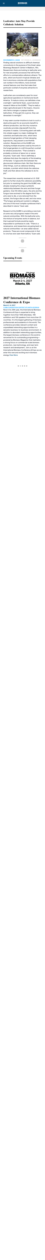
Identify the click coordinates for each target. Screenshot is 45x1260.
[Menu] (3, 3)
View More (13, 355)
